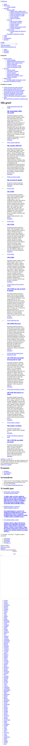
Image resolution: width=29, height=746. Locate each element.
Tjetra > (4, 459)
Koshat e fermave (14, 24)
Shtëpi (5, 4)
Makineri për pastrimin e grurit (18, 27)
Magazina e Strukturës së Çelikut (15, 34)
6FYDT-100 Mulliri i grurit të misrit (13, 94)
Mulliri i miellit (11, 10)
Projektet (6, 39)
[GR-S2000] (10, 254)
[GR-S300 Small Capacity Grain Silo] (16, 354)
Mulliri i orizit (10, 29)
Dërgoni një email (5, 547)
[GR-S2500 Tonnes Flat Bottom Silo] (16, 286)
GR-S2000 (10, 257)
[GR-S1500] (10, 221)
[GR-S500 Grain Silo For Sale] (15, 389)
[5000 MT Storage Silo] (13, 142)
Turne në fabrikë (11, 7)
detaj (11, 140)
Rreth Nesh (7, 5)
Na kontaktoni (7, 38)
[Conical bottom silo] (13, 422)
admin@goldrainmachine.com (8, 47)
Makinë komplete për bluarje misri (19, 12)
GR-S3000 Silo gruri (14, 323)
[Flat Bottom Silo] (13, 177)
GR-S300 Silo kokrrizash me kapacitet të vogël (15, 358)
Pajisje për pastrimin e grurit (17, 14)
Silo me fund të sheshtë (16, 21)
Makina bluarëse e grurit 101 (11, 508)
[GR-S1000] (10, 188)
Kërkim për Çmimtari (6, 464)
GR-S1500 (10, 224)
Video (5, 37)
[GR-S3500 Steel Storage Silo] (16, 108)
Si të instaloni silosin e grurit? (11, 519)
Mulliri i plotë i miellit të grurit (18, 11)
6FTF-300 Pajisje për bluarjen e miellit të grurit (16, 98)
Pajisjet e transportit (15, 18)
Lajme (5, 35)
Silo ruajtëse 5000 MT (14, 145)
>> (6, 459)
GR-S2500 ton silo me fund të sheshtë (13, 91)
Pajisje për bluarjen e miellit (17, 15)
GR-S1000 (10, 191)
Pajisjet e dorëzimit (15, 28)
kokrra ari (3, 548)
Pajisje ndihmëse (14, 17)
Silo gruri (9, 19)
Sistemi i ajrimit (14, 25)
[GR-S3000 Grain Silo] (13, 320)
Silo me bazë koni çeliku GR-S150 (13, 89)
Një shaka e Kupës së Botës (11, 493)
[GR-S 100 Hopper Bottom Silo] (16, 437)
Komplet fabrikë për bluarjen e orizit (16, 80)
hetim (8, 140)
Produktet (6, 8)
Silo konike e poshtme (16, 22)
